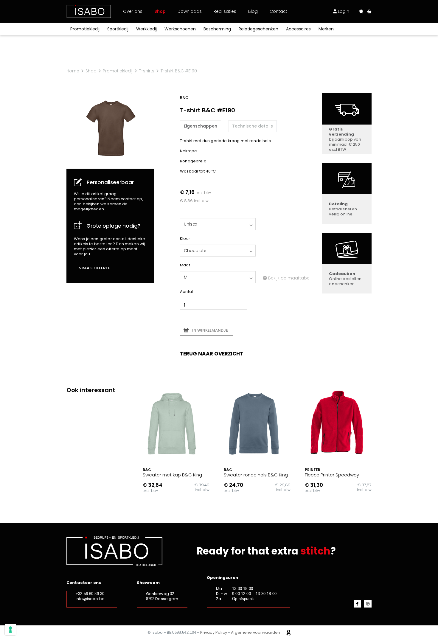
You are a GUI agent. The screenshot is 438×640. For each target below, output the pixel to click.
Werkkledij (146, 29)
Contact (278, 11)
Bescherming (217, 29)
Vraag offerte (94, 268)
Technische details (252, 126)
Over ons (132, 11)
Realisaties (225, 11)
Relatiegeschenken (258, 29)
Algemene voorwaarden (255, 632)
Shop (160, 11)
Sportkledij (117, 29)
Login (343, 11)
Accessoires (298, 29)
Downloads (190, 11)
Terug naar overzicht (211, 353)
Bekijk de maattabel (288, 278)
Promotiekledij (85, 29)
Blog (253, 11)
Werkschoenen (180, 29)
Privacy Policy (213, 632)
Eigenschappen (200, 126)
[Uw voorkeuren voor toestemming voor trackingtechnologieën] (10, 629)
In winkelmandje (210, 330)
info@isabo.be (90, 599)
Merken (326, 29)
